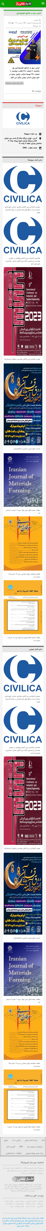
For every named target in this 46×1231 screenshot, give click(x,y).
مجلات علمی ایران (23, 1226)
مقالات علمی (39, 1218)
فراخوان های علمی (26, 1220)
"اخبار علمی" (37, 1184)
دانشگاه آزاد (10, 1203)
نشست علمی (30, 1206)
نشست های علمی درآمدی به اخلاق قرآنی (26, 449)
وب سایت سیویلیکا (30, 133)
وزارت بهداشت (30, 1203)
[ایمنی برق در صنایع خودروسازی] (23, 47)
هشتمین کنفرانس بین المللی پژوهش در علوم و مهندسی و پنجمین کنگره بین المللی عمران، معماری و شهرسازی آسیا (23, 261)
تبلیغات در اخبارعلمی (13, 1153)
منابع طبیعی (19, 1203)
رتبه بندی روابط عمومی (34, 1153)
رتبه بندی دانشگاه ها (26, 1218)
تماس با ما (16, 1140)
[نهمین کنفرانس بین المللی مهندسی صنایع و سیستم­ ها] (23, 355)
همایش (40, 1201)
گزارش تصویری (30, 1201)
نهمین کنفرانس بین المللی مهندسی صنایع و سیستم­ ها (22, 359)
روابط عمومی (19, 1201)
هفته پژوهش (19, 1206)
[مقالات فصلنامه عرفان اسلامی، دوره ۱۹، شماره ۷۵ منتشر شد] (23, 570)
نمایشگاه (40, 1203)
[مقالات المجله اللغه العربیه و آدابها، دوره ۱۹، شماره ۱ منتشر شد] (23, 633)
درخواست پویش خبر (35, 1146)
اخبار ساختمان (8, 1220)
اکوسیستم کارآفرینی (22, 1223)
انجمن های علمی (12, 1218)
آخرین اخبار (10, 1146)
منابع (6, 1140)
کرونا (11, 1206)
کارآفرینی (39, 1206)
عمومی (36, 20)
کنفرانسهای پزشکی (36, 1223)
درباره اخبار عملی (31, 1140)
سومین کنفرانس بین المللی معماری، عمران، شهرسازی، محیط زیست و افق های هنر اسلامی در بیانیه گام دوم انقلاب (22, 210)
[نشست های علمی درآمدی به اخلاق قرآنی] (23, 444)
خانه (43, 1140)
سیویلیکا (35, 26)
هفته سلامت (8, 1201)
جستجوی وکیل (8, 1223)
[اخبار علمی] (23, 4)
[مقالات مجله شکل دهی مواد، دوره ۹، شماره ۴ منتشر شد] (23, 506)
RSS (21, 1146)
